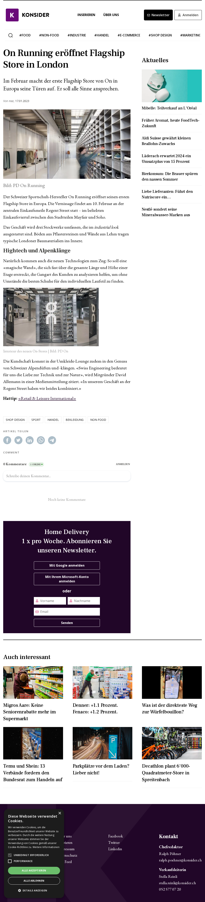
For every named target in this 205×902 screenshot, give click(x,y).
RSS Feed (64, 861)
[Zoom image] (67, 144)
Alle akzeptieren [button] (34, 870)
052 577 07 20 (170, 889)
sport (36, 420)
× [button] (59, 813)
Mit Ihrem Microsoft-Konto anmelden (67, 579)
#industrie (76, 35)
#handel (101, 35)
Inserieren (86, 15)
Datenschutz (67, 855)
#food (25, 35)
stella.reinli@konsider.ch (177, 882)
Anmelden (190, 15)
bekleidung (74, 420)
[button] (34, 890)
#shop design (160, 35)
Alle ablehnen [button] (34, 880)
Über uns (111, 15)
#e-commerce (129, 35)
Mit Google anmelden (66, 565)
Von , (8, 101)
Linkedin (115, 848)
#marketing (190, 35)
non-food (98, 420)
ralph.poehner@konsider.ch (180, 860)
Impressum (65, 848)
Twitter (114, 842)
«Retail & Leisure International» (47, 398)
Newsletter (161, 15)
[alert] (34, 853)
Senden (67, 623)
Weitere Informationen (46, 847)
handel (53, 420)
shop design (15, 420)
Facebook (115, 836)
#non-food (49, 35)
